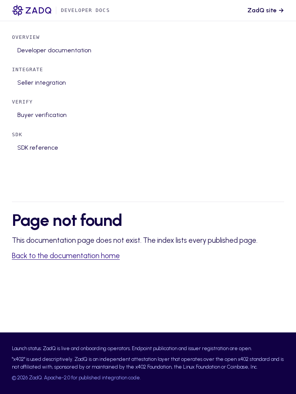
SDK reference (37, 147)
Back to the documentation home (66, 256)
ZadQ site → (265, 10)
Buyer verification (42, 115)
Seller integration (41, 82)
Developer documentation (54, 50)
